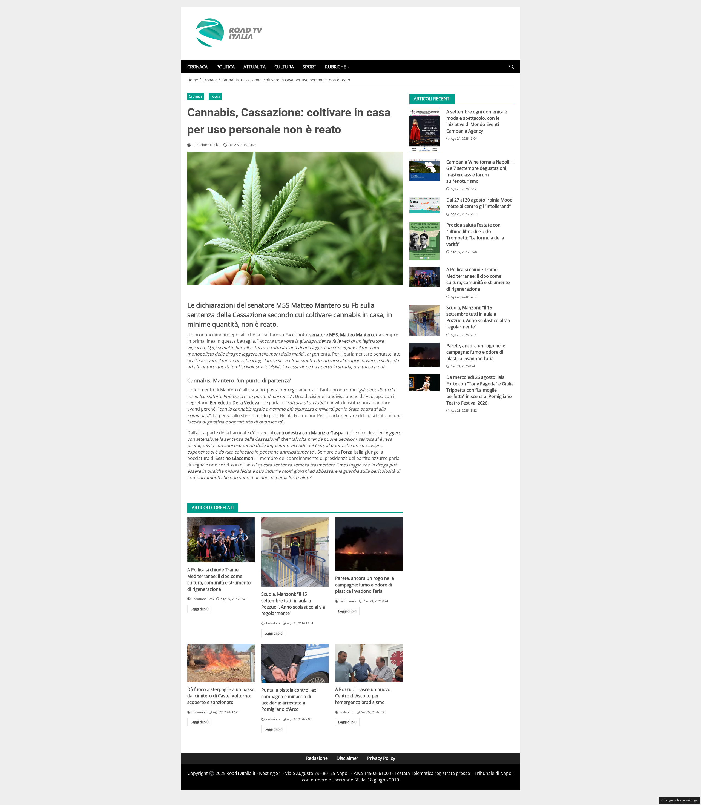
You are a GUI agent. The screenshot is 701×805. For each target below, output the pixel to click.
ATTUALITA (254, 67)
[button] (511, 67)
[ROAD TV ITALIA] (228, 33)
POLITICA (225, 67)
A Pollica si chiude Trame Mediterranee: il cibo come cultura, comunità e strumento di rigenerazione (219, 579)
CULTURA (284, 67)
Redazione (317, 758)
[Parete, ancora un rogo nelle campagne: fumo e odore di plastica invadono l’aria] (369, 544)
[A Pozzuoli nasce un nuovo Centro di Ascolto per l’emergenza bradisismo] (369, 663)
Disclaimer (347, 758)
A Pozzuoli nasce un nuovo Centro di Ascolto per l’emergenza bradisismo (362, 695)
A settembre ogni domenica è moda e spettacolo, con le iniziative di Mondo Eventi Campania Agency (476, 121)
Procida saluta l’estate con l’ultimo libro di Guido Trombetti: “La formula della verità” (475, 234)
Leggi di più (199, 608)
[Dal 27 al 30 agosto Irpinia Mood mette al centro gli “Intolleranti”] (424, 205)
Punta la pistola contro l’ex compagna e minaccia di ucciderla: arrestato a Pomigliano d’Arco (288, 699)
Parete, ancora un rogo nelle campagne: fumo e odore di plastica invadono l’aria (364, 584)
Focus (215, 96)
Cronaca (195, 96)
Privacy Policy (381, 758)
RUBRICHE (335, 67)
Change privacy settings (679, 800)
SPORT (309, 67)
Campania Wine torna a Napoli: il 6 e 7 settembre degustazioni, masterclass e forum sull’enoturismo (480, 171)
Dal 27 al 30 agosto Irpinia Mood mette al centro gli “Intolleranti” (479, 203)
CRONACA (197, 67)
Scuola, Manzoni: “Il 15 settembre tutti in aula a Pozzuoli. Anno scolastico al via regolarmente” (293, 603)
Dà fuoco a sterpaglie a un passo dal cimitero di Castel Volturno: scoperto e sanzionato (221, 695)
